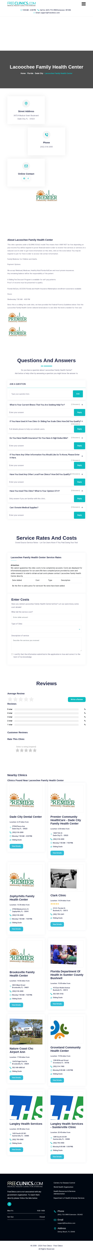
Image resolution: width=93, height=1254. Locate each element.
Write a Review (77, 699)
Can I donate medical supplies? (24, 507)
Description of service (20, 636)
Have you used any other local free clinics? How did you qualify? (40, 474)
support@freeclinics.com (50, 13)
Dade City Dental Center (26, 816)
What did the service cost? (22, 612)
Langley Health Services (26, 1123)
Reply (79, 412)
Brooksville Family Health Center (22, 974)
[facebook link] (9, 1204)
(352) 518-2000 (46, 147)
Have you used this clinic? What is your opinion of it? (35, 491)
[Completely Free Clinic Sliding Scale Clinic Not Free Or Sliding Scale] (46, 629)
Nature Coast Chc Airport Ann (21, 1050)
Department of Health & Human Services (69, 1198)
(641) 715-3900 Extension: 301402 (58, 10)
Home (23, 73)
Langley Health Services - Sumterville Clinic (66, 1125)
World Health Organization (63, 1187)
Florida (30, 73)
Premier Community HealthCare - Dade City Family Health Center (65, 820)
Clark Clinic (58, 895)
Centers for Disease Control (64, 1183)
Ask (78, 394)
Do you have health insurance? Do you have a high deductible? (39, 438)
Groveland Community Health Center (65, 1049)
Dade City (39, 73)
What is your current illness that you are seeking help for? (37, 405)
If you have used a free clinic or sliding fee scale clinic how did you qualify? (45, 421)
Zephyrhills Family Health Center (22, 898)
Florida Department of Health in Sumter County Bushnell (66, 975)
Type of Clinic (16, 624)
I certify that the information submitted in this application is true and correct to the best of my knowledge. (47, 655)
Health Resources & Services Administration (64, 1192)
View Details (16, 846)
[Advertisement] (46, 34)
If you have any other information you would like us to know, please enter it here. (45, 456)
